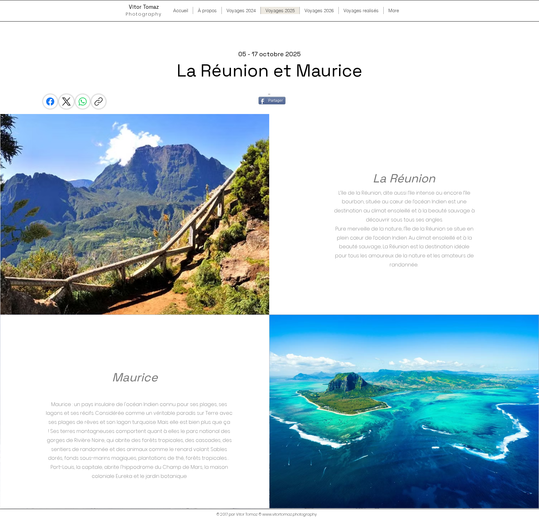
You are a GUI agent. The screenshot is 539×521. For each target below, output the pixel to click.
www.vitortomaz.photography (289, 514)
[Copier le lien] (98, 101)
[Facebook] (50, 101)
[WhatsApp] (82, 101)
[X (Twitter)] (66, 101)
